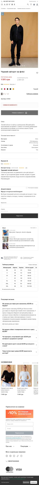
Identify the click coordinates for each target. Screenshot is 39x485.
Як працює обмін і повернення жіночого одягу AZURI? (18, 330)
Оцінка (3, 209)
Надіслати (19, 216)
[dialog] (19, 480)
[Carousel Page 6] (24, 65)
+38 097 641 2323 (8, 1)
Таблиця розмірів (32, 94)
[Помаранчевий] (13, 89)
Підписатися (19, 433)
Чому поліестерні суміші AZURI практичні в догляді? (17, 352)
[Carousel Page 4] (20, 65)
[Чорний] (10, 89)
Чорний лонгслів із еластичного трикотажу (7, 390)
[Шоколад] (7, 89)
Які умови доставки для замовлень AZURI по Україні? (17, 305)
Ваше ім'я (3, 202)
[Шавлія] (1, 89)
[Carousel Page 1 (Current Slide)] (15, 65)
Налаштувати (5, 482)
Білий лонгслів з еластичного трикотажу (22, 390)
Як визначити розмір (8, 289)
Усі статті (34, 228)
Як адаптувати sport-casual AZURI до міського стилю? (18, 345)
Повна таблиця (32, 264)
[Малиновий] (4, 89)
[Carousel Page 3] (18, 65)
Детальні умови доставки (10, 324)
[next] (35, 363)
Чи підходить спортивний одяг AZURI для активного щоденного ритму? (16, 338)
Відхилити (26, 482)
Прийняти (33, 482)
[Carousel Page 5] (22, 65)
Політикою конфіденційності (14, 438)
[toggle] (33, 1)
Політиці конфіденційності (17, 479)
